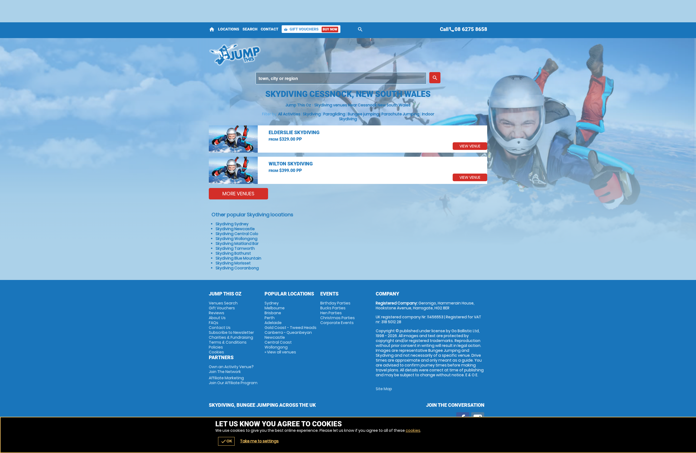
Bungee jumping (363, 114)
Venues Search (223, 303)
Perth (270, 318)
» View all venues (280, 352)
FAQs (213, 322)
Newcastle (275, 337)
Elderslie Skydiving (294, 132)
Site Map (384, 389)
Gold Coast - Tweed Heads (290, 327)
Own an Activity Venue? (231, 369)
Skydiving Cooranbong (237, 268)
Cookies (216, 352)
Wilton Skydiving (291, 164)
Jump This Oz (298, 105)
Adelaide (273, 322)
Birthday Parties (335, 303)
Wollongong (276, 347)
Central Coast (278, 342)
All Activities (289, 114)
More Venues (238, 193)
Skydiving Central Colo (237, 233)
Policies (216, 347)
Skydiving (312, 114)
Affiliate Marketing (233, 380)
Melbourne (275, 308)
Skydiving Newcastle (235, 229)
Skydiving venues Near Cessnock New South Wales (362, 105)
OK (226, 441)
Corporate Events (337, 322)
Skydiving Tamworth (235, 248)
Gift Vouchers (310, 29)
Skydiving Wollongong (236, 238)
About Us (217, 318)
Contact (269, 29)
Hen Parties (331, 313)
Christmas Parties (337, 318)
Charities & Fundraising (231, 337)
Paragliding (334, 114)
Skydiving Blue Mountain (238, 258)
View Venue (469, 146)
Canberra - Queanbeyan (288, 332)
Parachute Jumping (400, 114)
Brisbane (273, 313)
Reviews (216, 313)
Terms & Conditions (228, 342)
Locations (228, 29)
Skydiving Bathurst (233, 253)
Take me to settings (259, 441)
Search (250, 29)
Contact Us (220, 327)
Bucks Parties (333, 308)
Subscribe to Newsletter (231, 332)
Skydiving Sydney (232, 224)
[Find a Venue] (341, 78)
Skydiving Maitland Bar (237, 243)
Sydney (272, 303)
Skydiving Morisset (233, 263)
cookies (413, 430)
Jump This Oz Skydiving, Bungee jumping (299, 54)
